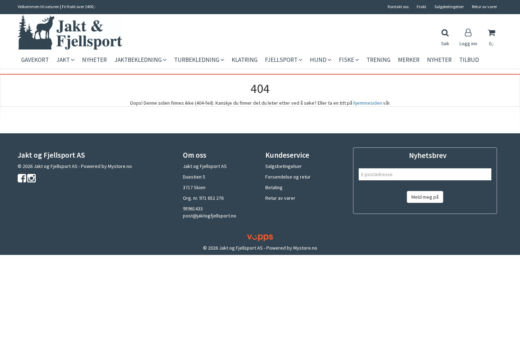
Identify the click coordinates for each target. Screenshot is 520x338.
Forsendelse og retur (288, 177)
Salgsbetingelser (449, 6)
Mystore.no (120, 166)
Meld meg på (425, 197)
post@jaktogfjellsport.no (209, 215)
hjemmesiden (367, 103)
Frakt (421, 6)
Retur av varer (484, 6)
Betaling (274, 187)
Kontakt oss (398, 6)
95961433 (193, 208)
